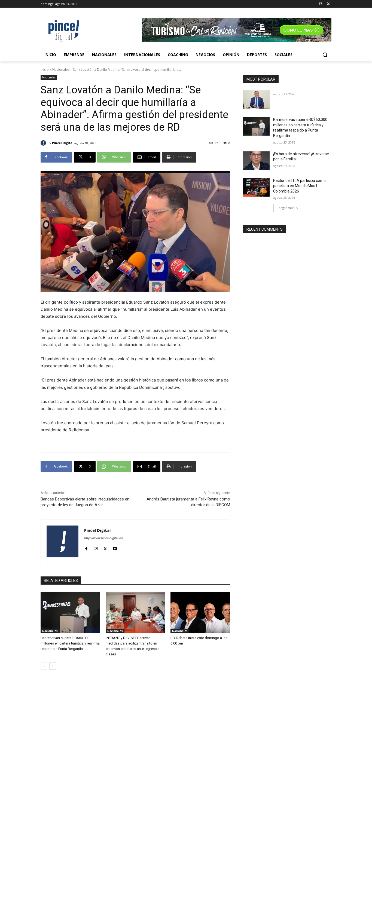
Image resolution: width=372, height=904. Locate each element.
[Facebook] (86, 547)
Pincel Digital (63, 143)
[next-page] (52, 666)
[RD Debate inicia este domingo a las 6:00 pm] (200, 612)
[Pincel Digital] (44, 143)
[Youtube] (115, 547)
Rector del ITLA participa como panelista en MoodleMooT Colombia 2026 (299, 185)
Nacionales (60, 69)
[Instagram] (321, 4)
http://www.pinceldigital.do (103, 538)
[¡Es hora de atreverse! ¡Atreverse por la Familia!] (256, 160)
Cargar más (285, 208)
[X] (328, 4)
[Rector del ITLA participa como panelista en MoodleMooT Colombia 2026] (256, 187)
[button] (324, 54)
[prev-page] (44, 666)
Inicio (45, 69)
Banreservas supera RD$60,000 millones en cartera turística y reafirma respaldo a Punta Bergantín (70, 643)
